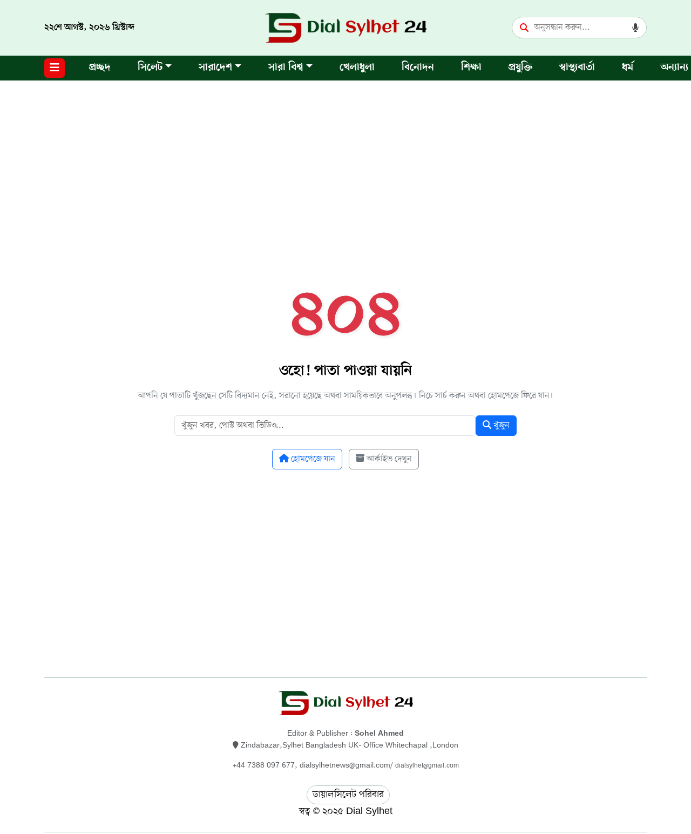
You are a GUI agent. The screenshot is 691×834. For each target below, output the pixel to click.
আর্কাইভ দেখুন (388, 459)
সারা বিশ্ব (285, 68)
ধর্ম (627, 68)
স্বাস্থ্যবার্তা (577, 68)
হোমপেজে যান (312, 459)
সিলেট (150, 68)
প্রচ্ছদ (100, 68)
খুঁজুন (500, 426)
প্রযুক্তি (520, 68)
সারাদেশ (215, 68)
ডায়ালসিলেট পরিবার (348, 794)
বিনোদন (418, 68)
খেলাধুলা (357, 68)
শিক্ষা (471, 68)
